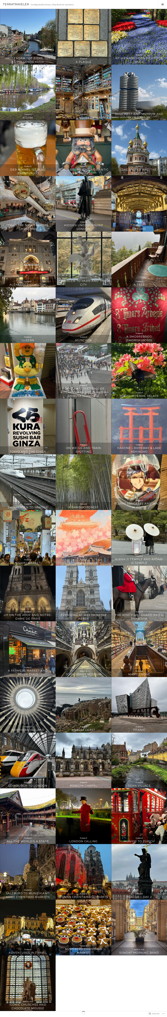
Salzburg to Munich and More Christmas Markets (28, 895)
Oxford (139, 229)
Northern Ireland (27, 730)
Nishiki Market (28, 563)
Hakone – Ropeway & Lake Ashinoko (139, 449)
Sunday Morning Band (139, 952)
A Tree (139, 284)
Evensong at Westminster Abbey (83, 616)
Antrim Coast (83, 730)
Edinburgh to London (28, 785)
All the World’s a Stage (28, 841)
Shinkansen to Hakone (28, 507)
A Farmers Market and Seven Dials (28, 672)
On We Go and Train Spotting (83, 449)
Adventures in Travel (28, 952)
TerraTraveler (16, 4)
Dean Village (139, 785)
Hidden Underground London (83, 227)
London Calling (83, 841)
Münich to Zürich (139, 841)
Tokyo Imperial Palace (139, 396)
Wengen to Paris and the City (83, 282)
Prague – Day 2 (139, 897)
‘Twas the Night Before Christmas (28, 227)
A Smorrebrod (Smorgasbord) (139, 338)
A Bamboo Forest (83, 507)
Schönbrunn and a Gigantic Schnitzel (83, 171)
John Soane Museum (83, 674)
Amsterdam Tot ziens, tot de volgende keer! (27, 60)
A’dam (28, 117)
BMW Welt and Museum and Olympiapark (139, 115)
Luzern (28, 340)
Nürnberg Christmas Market (83, 950)
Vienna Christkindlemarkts (83, 897)
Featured (27, 55)
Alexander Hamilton (28, 284)
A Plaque (83, 62)
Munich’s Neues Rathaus (83, 117)
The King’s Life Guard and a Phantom (139, 616)
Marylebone (139, 674)
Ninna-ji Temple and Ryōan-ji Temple (139, 561)
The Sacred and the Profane (139, 171)
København (28, 396)
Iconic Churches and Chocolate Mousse (27, 1006)
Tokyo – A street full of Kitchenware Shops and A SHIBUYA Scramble (83, 392)
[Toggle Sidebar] (162, 4)
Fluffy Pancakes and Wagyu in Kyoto (139, 505)
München (83, 340)
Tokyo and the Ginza (28, 451)
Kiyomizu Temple (83, 563)
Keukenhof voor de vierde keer (139, 60)
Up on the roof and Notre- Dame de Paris (28, 616)
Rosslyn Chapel (83, 785)
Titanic (139, 730)
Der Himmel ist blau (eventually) (27, 171)
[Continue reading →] (28, 37)
